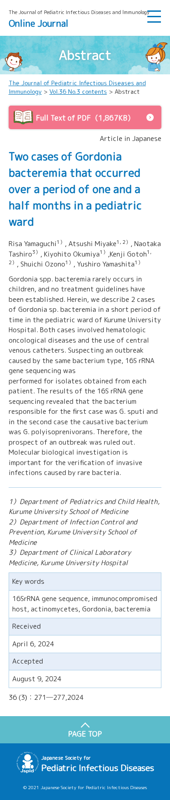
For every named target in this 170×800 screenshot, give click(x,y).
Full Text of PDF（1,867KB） (85, 118)
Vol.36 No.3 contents (78, 91)
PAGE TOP (85, 734)
